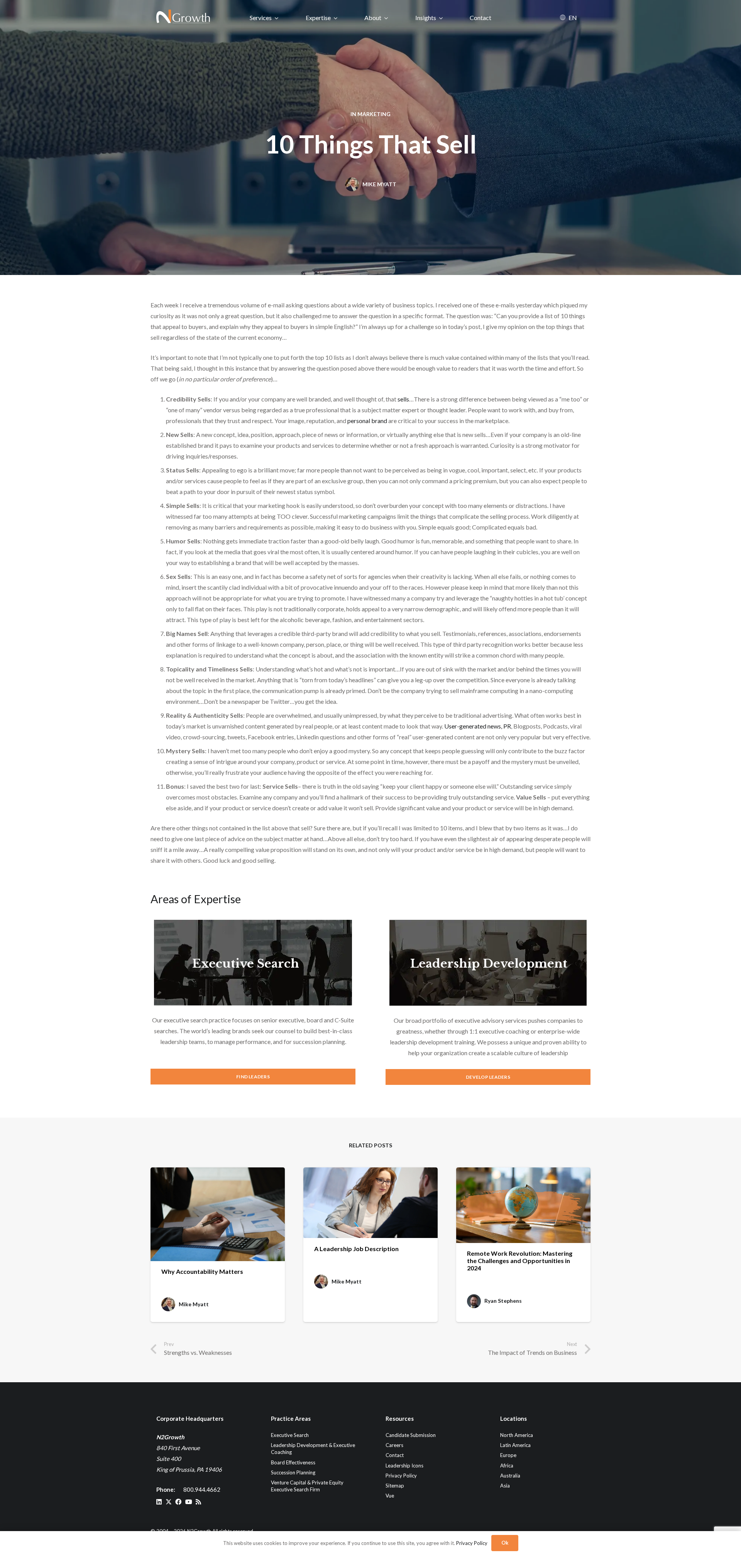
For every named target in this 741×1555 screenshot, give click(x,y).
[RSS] (198, 1502)
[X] (169, 1502)
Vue (390, 1496)
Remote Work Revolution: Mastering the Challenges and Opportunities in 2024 (519, 1261)
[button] (276, 17)
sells (403, 399)
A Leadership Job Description (356, 1248)
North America (516, 1435)
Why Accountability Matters (202, 1271)
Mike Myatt (379, 184)
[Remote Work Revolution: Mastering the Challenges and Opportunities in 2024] (523, 1205)
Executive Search (245, 963)
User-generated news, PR (477, 726)
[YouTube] (188, 1502)
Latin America (515, 1445)
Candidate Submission (411, 1435)
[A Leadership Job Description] (370, 1202)
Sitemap (395, 1485)
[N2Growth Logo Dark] (183, 17)
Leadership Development (488, 963)
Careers (394, 1445)
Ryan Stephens (503, 1301)
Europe (508, 1455)
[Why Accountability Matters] (218, 1214)
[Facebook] (178, 1502)
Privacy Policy (401, 1475)
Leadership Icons (404, 1465)
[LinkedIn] (159, 1502)
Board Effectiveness (293, 1462)
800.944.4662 (201, 1489)
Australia (510, 1475)
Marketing (374, 114)
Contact (395, 1455)
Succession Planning (293, 1472)
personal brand (367, 420)
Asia (505, 1485)
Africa (506, 1465)
